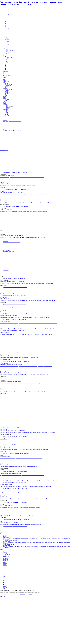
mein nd (4, 73)
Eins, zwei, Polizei (3, 439)
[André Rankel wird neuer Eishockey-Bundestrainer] (5, 270)
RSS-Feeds (5, 577)
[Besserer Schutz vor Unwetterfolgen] (15, 502)
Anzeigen (4, 564)
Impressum (4, 566)
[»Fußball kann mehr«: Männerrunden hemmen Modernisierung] (15, 189)
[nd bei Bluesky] (5, 22)
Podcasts (6, 19)
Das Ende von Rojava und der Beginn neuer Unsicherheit (10, 307)
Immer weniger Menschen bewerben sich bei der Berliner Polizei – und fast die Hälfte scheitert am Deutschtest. (19, 441)
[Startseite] (35, 3)
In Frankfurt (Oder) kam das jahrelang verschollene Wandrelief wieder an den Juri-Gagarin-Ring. (17, 515)
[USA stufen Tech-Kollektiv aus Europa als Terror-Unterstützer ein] (15, 278)
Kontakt (4, 562)
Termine (4, 45)
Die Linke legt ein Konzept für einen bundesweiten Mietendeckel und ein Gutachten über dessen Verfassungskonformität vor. (22, 177)
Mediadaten (5, 565)
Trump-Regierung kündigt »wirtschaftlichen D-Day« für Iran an (11, 235)
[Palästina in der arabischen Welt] (15, 352)
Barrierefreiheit (5, 568)
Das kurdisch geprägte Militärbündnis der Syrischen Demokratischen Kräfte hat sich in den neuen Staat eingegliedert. (20, 524)
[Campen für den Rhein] (15, 526)
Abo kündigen (5, 552)
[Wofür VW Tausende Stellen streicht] (15, 206)
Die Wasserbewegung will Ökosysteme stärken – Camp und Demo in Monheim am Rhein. (16, 530)
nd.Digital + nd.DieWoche (9, 50)
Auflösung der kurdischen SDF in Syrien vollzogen (9, 522)
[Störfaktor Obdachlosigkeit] (16, 453)
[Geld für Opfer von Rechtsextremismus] (16, 180)
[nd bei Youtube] (5, 26)
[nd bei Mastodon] (5, 21)
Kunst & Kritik (7, 29)
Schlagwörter (5, 572)
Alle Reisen (7, 47)
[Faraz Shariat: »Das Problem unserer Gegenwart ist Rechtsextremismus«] (11, 427)
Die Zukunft (5, 576)
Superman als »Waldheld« (5, 464)
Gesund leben (7, 41)
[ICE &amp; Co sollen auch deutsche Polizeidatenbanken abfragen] (16, 361)
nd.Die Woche (7, 38)
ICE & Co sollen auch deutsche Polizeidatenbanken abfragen (11, 364)
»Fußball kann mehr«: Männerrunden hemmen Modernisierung (11, 192)
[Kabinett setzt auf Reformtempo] (14, 444)
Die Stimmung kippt (4, 150)
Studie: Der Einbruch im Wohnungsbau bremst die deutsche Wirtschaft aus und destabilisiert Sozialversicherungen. (20, 383)
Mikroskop (7, 30)
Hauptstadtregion (8, 15)
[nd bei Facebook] (3, 582)
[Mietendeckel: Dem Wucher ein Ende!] (15, 172)
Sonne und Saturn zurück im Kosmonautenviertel (9, 513)
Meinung (6, 13)
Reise (6, 34)
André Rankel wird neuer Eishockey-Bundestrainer (9, 272)
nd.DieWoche (7, 51)
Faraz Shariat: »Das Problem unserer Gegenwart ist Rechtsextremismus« (13, 430)
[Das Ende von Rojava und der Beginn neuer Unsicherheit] (14, 304)
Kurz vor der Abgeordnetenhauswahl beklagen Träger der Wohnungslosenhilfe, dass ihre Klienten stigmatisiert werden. (21, 458)
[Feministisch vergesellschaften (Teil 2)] (15, 287)
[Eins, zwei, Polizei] (15, 436)
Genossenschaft (5, 71)
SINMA (30, 594)
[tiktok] (5, 68)
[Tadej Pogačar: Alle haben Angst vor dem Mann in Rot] (15, 369)
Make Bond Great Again (4, 298)
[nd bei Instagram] (5, 23)
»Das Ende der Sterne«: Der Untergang (7, 389)
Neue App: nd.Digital (6, 554)
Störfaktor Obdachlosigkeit (5, 456)
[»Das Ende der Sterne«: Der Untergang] (14, 386)
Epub (6, 553)
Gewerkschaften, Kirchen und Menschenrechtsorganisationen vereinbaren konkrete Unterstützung (17, 185)
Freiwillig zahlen (6, 556)
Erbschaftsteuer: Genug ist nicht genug (7, 496)
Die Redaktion (5, 558)
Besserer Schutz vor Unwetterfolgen (6, 505)
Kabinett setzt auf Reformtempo (6, 447)
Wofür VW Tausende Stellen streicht (6, 209)
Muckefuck (7, 39)
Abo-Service (7, 52)
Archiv (4, 571)
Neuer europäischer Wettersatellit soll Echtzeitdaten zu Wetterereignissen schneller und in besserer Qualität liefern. (20, 507)
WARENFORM (22, 594)
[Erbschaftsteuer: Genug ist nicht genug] (15, 493)
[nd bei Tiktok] (5, 25)
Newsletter (7, 20)
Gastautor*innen (5, 559)
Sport (6, 17)
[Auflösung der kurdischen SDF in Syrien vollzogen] (16, 519)
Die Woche (7, 18)
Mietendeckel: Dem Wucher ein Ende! (7, 175)
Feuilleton (6, 16)
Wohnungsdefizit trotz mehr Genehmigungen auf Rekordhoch (11, 381)
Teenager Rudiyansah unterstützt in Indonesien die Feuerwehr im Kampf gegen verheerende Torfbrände (18, 466)
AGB (4, 569)
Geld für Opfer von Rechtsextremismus (7, 183)
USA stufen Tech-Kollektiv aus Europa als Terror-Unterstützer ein (12, 281)
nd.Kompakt (7, 37)
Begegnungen (7, 31)
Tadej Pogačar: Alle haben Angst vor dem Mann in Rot (10, 372)
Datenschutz (5, 567)
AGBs (6, 53)
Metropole (6, 32)
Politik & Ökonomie (8, 14)
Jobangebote (5, 563)
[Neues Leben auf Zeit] (15, 197)
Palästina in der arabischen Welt (6, 355)
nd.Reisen (4, 574)
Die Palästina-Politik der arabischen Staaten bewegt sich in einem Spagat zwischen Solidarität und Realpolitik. (19, 357)
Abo (1, 6)
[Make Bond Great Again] (15, 295)
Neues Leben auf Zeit (4, 200)
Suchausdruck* (5, 75)
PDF (3, 553)
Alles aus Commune (8, 44)
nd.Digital (6, 49)
